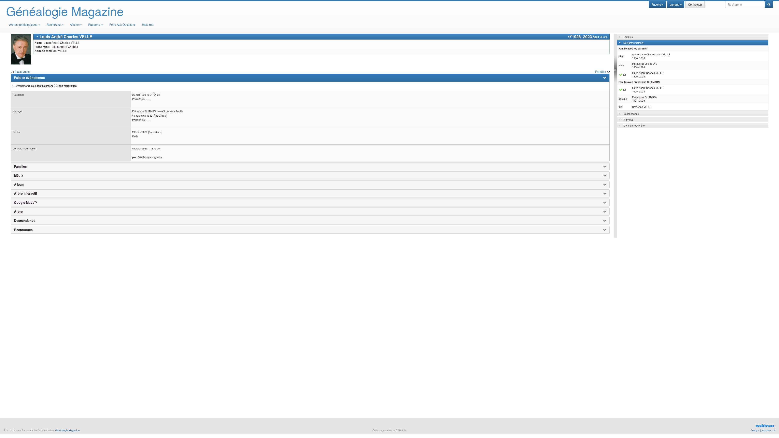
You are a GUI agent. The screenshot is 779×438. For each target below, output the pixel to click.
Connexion (695, 4)
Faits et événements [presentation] (29, 77)
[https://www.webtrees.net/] (649, 426)
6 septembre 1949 (142, 115)
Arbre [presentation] (18, 211)
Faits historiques (67, 86)
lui (624, 74)
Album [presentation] (19, 184)
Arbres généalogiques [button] (23, 25)
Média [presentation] (18, 175)
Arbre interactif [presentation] (25, 193)
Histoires (147, 25)
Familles (600, 72)
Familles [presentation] (20, 166)
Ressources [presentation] (23, 230)
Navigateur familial (633, 42)
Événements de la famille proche (34, 86)
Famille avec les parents (633, 48)
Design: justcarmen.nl (763, 430)
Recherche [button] (54, 25)
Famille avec (639, 82)
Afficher (75, 25)
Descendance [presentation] (24, 220)
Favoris (656, 4)
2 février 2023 (139, 132)
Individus (628, 119)
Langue (674, 4)
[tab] (321, 37)
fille (620, 106)
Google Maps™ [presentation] (26, 202)
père (621, 56)
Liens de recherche (634, 125)
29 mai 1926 (139, 94)
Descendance (631, 113)
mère (621, 65)
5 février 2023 (139, 148)
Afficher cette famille (172, 111)
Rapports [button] (94, 25)
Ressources (22, 72)
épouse (623, 98)
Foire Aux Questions (122, 25)
